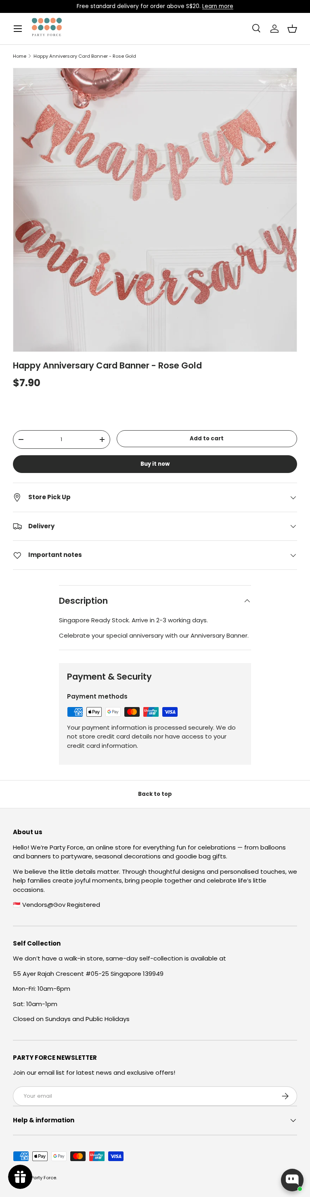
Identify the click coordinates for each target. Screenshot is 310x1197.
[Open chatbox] (292, 1180)
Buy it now (155, 464)
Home (19, 56)
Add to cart (207, 438)
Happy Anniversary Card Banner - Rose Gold (85, 56)
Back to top (155, 794)
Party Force (43, 1177)
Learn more (217, 6)
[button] (292, 29)
